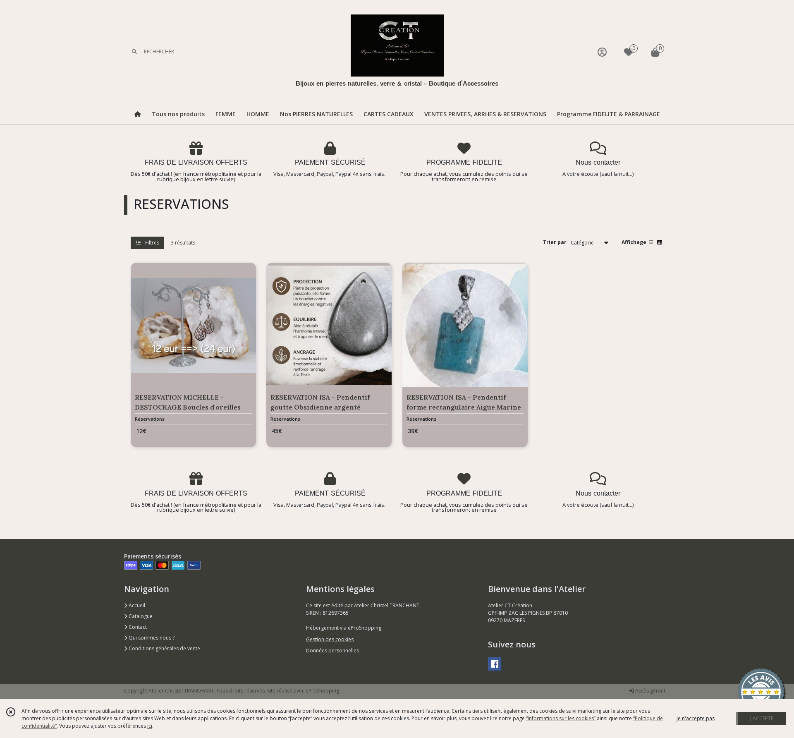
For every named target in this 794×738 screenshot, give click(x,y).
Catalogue (140, 616)
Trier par (555, 242)
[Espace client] (602, 52)
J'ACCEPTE (761, 718)
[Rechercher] (134, 52)
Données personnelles (332, 650)
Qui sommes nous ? (151, 637)
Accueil (136, 605)
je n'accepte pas (696, 718)
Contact (137, 626)
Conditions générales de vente (163, 648)
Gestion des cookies (330, 639)
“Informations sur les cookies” (561, 718)
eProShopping (322, 690)
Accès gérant (649, 690)
